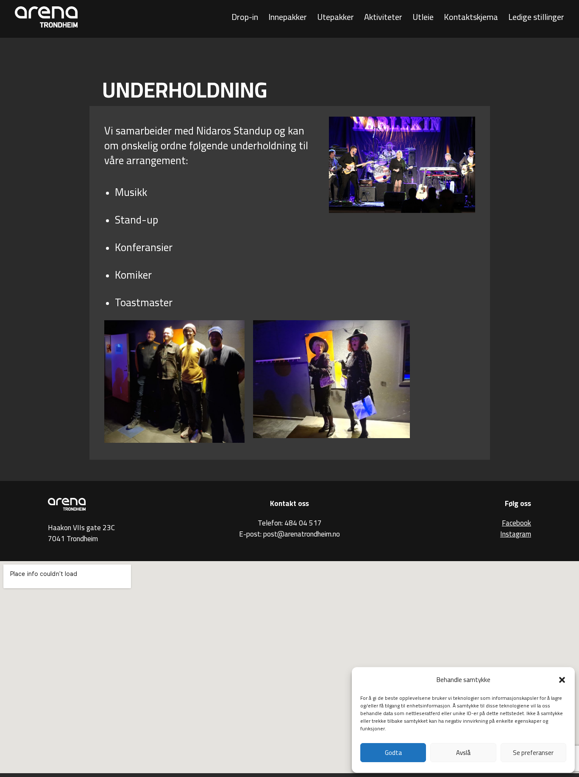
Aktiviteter (383, 17)
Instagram (515, 534)
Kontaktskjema (471, 17)
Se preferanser (533, 752)
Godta (393, 752)
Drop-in (244, 17)
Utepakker (335, 17)
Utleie (423, 17)
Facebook (516, 523)
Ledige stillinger (536, 17)
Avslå (463, 752)
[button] (562, 680)
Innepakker (287, 17)
